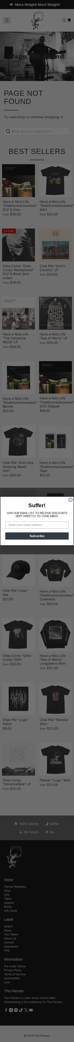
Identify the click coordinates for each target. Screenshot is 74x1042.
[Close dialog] (70, 499)
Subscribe (37, 536)
